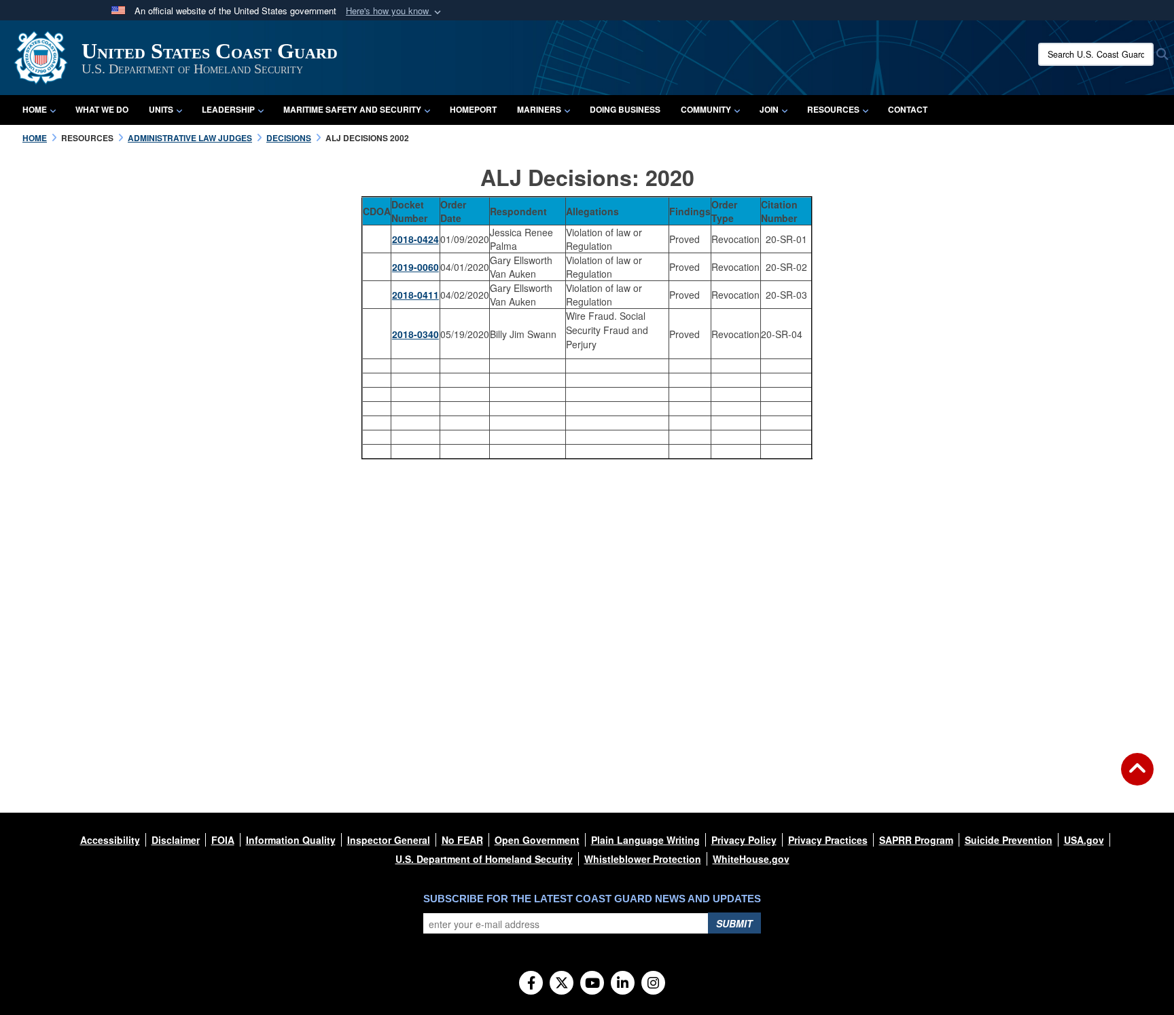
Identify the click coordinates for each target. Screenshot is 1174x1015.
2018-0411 (415, 294)
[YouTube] (592, 984)
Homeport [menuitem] (473, 109)
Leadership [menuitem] (228, 109)
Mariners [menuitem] (539, 109)
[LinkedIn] (623, 984)
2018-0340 (415, 334)
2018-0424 (415, 239)
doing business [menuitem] (625, 109)
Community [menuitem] (706, 109)
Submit (734, 923)
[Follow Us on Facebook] (531, 984)
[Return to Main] (1137, 777)
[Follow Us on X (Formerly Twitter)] (561, 984)
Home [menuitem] (34, 109)
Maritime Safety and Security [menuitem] (352, 109)
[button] (395, 11)
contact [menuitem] (907, 109)
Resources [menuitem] (833, 109)
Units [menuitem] (161, 109)
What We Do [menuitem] (101, 109)
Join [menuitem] (769, 109)
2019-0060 (415, 267)
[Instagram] (653, 984)
